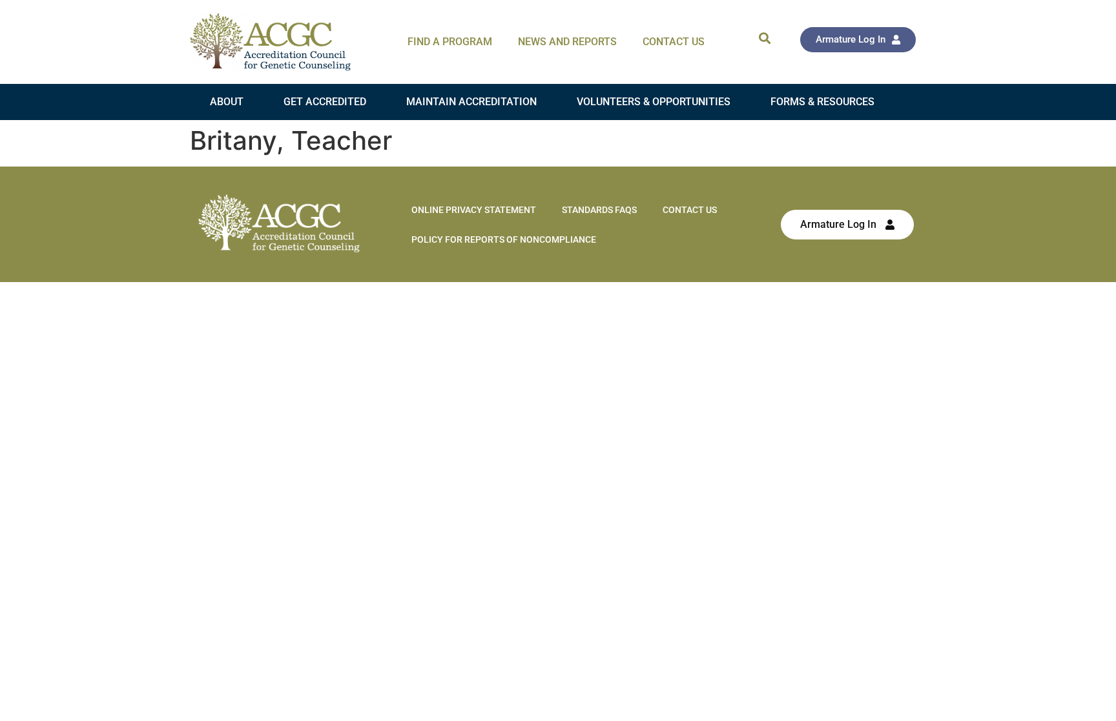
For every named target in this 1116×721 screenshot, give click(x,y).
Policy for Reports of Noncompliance (503, 239)
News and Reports (567, 42)
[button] (764, 37)
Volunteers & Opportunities (653, 102)
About (226, 102)
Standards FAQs (599, 210)
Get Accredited (325, 102)
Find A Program (450, 42)
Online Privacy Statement (473, 210)
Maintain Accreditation (471, 102)
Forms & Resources (822, 102)
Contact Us (674, 42)
